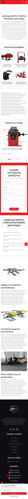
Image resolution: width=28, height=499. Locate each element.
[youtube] (17, 429)
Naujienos (14, 446)
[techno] (14, 409)
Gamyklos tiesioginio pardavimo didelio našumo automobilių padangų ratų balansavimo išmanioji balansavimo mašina (7, 83)
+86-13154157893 (15, 472)
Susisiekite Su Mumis (14, 443)
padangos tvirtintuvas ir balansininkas (11, 232)
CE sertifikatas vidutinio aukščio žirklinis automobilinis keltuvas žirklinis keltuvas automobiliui (7, 65)
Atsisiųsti (14, 452)
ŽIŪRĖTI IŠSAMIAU (7, 57)
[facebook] (10, 429)
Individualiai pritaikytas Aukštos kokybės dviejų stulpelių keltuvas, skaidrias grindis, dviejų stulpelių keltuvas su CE (21, 65)
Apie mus (14, 441)
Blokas (15, 449)
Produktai (14, 438)
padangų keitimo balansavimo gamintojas (12, 243)
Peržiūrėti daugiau (7, 153)
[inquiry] (26, 244)
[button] (9, 159)
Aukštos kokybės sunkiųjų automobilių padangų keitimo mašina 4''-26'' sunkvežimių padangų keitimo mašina (21, 83)
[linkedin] (14, 429)
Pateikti (14, 209)
